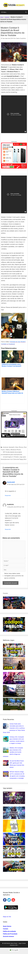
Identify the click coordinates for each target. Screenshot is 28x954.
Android (7, 17)
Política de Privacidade (10, 934)
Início (1, 17)
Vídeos (7, 449)
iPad (16, 447)
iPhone (21, 447)
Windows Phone (15, 449)
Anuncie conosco (8, 936)
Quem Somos (7, 926)
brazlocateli (11, 482)
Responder (8, 495)
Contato (5, 929)
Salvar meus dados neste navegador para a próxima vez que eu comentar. (14, 576)
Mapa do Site (7, 916)
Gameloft (11, 447)
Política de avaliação (9, 931)
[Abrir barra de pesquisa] (26, 12)
